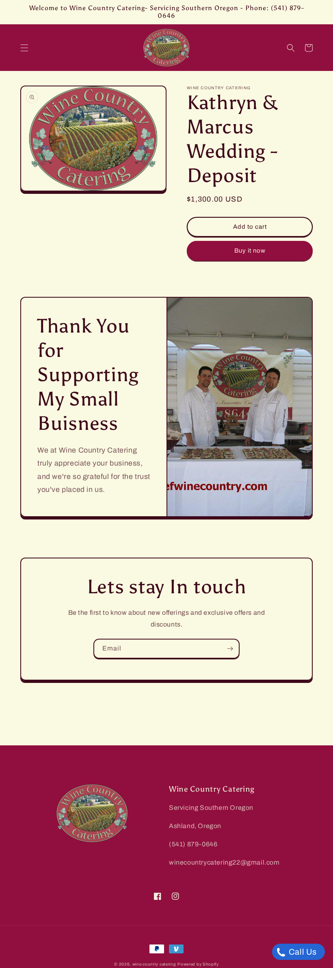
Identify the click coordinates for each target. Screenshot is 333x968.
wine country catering (154, 964)
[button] (24, 48)
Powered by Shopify (198, 964)
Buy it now (250, 250)
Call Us (302, 951)
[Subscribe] (230, 649)
